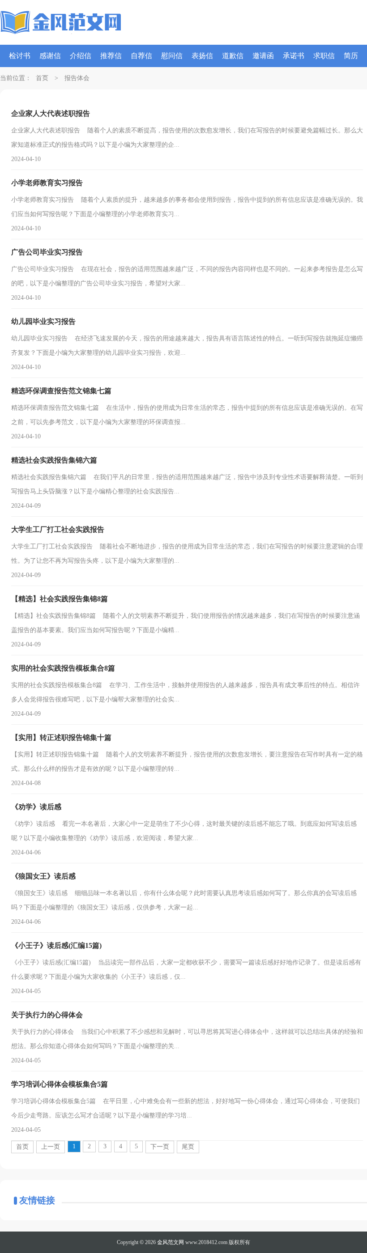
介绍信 (80, 55)
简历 (351, 55)
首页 (42, 78)
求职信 (324, 55)
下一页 (159, 1146)
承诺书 (293, 55)
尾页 (188, 1146)
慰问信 (172, 55)
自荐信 (141, 55)
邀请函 (263, 55)
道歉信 (232, 55)
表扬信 (202, 55)
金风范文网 (170, 1242)
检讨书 (19, 55)
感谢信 (50, 55)
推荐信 (111, 55)
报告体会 (77, 78)
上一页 (50, 1146)
